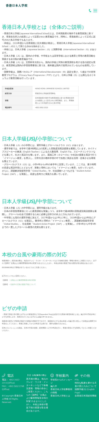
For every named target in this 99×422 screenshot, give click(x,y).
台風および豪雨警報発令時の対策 (23, 280)
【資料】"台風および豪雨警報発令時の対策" (37, 397)
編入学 (53, 386)
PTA (77, 379)
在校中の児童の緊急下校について (23, 284)
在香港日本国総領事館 (85, 395)
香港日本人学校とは (60, 395)
